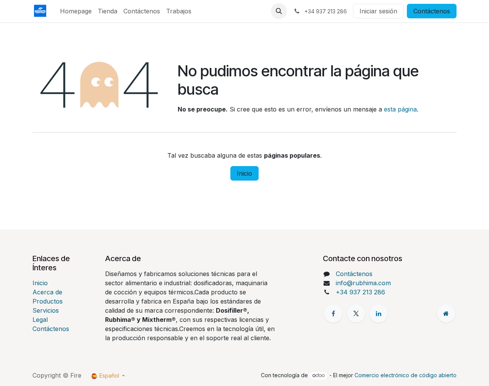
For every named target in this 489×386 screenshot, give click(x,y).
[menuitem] (76, 11)
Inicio (244, 173)
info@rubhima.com (363, 283)
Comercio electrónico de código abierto (406, 375)
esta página (400, 109)
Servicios (45, 310)
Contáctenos (431, 11)
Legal (40, 319)
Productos (47, 301)
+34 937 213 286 (360, 292)
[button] (279, 11)
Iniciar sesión (378, 11)
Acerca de (47, 292)
